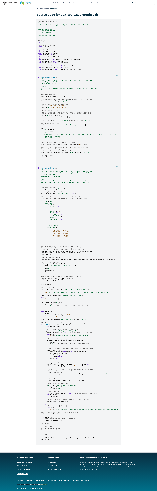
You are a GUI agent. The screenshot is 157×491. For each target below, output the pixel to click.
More (104, 3)
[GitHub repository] (32, 484)
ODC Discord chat (54, 470)
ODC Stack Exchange (55, 466)
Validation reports (86, 3)
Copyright (20, 480)
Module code (44, 8)
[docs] (117, 75)
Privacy (29, 480)
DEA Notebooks (74, 3)
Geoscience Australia (24, 462)
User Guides (64, 3)
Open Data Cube (22, 473)
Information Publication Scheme (59, 480)
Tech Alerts (97, 3)
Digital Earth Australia (24, 466)
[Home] (37, 8)
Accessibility (40, 480)
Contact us (52, 462)
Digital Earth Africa (23, 470)
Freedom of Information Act (82, 480)
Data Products (53, 3)
